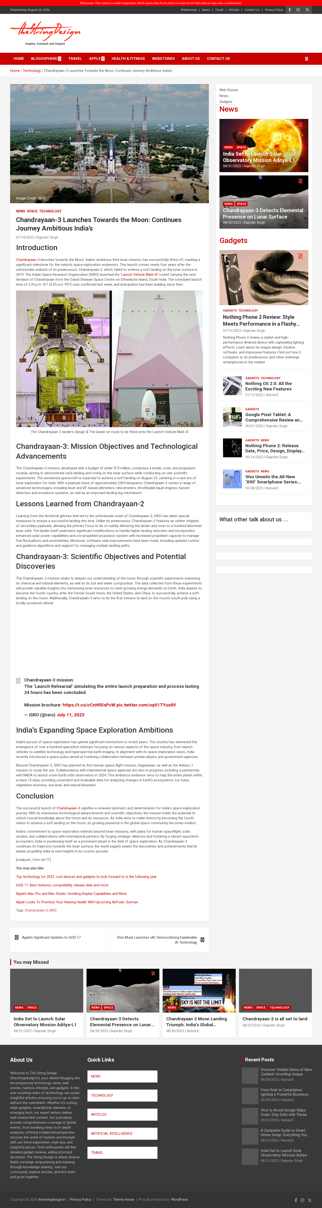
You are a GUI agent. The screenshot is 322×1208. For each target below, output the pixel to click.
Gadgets (233, 240)
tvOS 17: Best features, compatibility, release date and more (62, 885)
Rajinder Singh (47, 237)
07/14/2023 (25, 237)
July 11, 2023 (70, 715)
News (206, 10)
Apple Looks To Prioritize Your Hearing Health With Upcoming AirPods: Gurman (77, 902)
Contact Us (252, 10)
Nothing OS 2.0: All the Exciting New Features (268, 386)
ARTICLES (99, 1114)
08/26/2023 (175, 1031)
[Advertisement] (109, 642)
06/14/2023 (254, 457)
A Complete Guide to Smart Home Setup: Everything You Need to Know (284, 1135)
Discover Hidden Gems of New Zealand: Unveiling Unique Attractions (286, 1074)
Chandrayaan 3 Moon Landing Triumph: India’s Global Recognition (196, 1024)
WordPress (179, 1199)
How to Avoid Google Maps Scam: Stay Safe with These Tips (284, 1114)
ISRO (53, 910)
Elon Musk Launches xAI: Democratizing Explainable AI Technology (157, 940)
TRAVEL (97, 1153)
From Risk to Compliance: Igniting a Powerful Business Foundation (284, 1094)
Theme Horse (123, 1199)
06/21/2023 (254, 426)
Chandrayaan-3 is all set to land (275, 1019)
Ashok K (272, 395)
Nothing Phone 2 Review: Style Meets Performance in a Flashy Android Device (259, 323)
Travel (219, 10)
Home (19, 59)
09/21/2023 (270, 1120)
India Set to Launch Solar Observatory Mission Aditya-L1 (259, 157)
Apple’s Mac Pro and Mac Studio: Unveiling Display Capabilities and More (71, 894)
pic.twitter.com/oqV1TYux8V (146, 705)
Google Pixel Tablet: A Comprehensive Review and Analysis (273, 420)
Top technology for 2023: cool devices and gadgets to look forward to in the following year (86, 877)
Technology (50, 211)
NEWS (95, 1076)
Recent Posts (259, 1059)
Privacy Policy (274, 10)
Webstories (189, 10)
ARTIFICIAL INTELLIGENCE (111, 1133)
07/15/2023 (232, 330)
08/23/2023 (251, 1025)
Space (32, 211)
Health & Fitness (128, 59)
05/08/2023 (254, 488)
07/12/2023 (254, 395)
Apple (95, 59)
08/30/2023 (232, 222)
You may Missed (31, 962)
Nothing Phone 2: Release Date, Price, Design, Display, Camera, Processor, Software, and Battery (274, 453)
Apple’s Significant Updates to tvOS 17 (51, 937)
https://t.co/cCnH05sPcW (89, 705)
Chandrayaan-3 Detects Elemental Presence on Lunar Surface (263, 213)
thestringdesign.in (51, 1199)
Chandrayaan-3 (28, 260)
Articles (234, 10)
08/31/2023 (232, 166)
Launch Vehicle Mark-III (139, 274)
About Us (191, 59)
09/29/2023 (270, 1080)
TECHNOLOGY (102, 1095)
